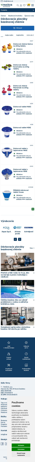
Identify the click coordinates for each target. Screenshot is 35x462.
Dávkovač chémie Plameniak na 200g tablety (20, 88)
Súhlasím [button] (21, 445)
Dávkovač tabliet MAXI (22, 107)
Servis (3, 422)
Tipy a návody (6, 403)
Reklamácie (5, 407)
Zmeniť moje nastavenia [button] (21, 454)
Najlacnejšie (9, 35)
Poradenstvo (5, 426)
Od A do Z (30, 35)
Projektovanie (6, 424)
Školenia (4, 420)
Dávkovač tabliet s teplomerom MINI (20, 170)
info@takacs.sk (8, 1)
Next (19, 239)
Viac (31, 248)
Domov (3, 16)
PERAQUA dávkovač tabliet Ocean (21, 191)
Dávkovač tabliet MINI (22, 128)
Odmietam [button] (21, 449)
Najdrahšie (20, 35)
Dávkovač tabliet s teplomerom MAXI (20, 149)
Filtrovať (19, 28)
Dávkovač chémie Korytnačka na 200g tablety (21, 67)
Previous (15, 239)
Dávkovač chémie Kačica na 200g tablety (23, 45)
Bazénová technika (15, 16)
